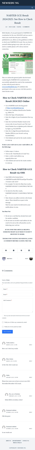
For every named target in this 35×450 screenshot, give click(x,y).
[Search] (32, 7)
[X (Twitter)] (14, 250)
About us (8, 440)
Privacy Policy (17, 442)
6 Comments (26, 26)
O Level (19, 26)
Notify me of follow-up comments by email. (15, 322)
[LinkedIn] (29, 250)
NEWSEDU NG (10, 3)
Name (5, 289)
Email (5, 294)
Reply (30, 344)
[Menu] (32, 3)
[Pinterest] (21, 250)
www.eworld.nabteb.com (9, 87)
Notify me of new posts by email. (12, 326)
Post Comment (7, 331)
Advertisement (16, 440)
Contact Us (26, 440)
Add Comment (7, 300)
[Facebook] (6, 250)
